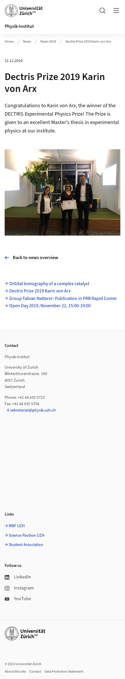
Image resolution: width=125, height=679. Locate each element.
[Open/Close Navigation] (116, 10)
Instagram (24, 588)
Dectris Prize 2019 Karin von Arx (88, 41)
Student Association (26, 545)
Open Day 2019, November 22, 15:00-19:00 (50, 306)
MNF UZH (17, 526)
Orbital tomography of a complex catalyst (49, 284)
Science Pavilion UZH (26, 535)
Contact (35, 671)
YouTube (22, 599)
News (27, 41)
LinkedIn (22, 577)
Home (9, 41)
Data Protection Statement (63, 671)
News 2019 (48, 41)
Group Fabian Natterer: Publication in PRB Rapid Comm (63, 298)
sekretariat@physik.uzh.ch (33, 410)
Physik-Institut (19, 26)
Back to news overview (35, 257)
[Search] (102, 10)
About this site (15, 671)
